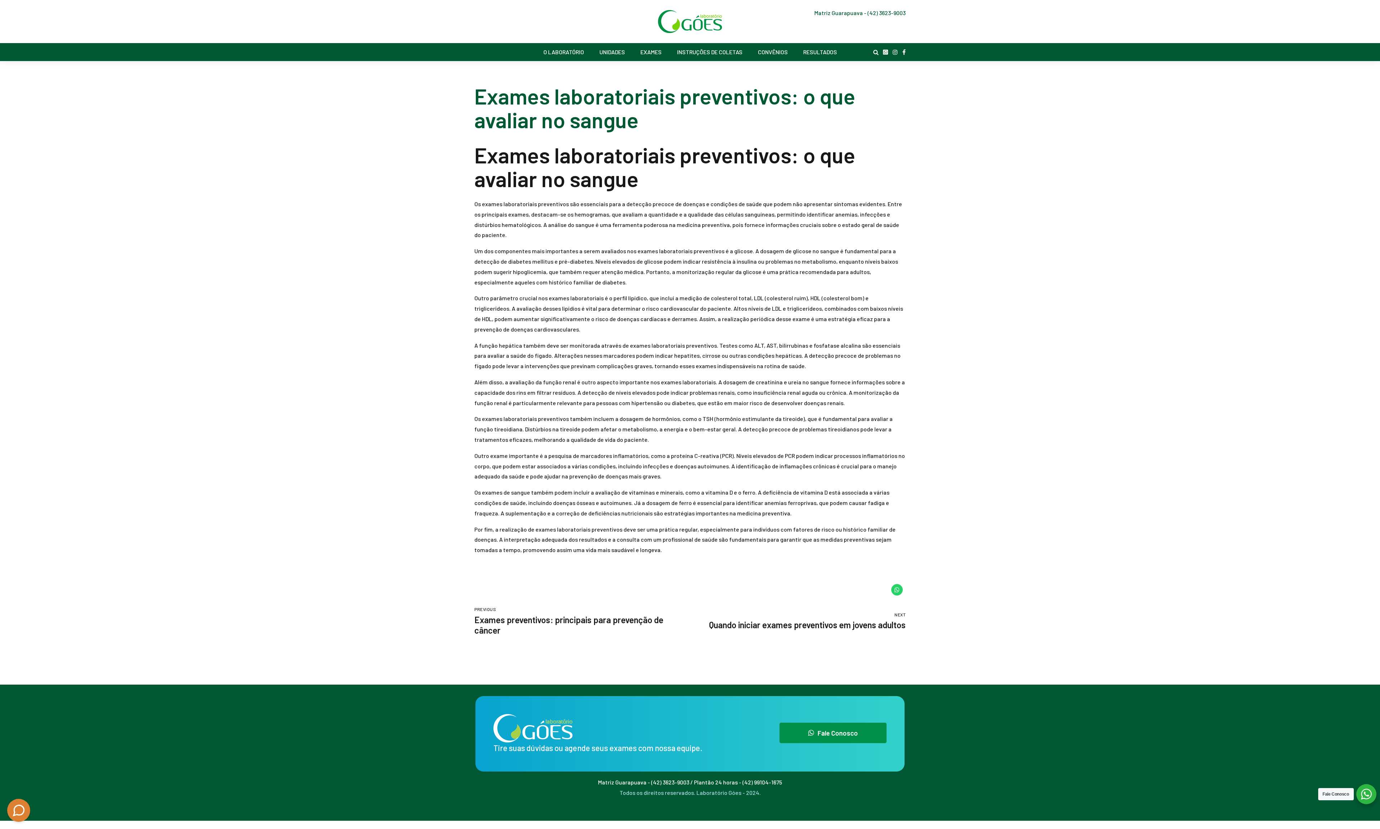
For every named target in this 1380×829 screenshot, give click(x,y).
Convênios (773, 51)
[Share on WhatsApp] (897, 590)
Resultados (820, 51)
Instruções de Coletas (709, 51)
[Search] (876, 52)
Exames (651, 51)
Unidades (612, 51)
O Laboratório (563, 51)
